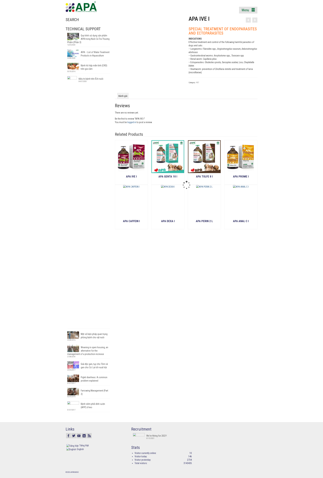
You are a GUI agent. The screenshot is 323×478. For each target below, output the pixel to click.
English (80, 449)
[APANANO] (96, 6)
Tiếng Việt (84, 445)
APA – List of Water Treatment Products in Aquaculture (95, 54)
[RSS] (89, 435)
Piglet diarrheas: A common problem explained (94, 379)
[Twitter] (73, 435)
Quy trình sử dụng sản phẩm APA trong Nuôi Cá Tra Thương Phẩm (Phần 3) (88, 39)
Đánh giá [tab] (122, 96)
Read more (131, 182)
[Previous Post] (248, 20)
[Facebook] (68, 435)
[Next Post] (254, 20)
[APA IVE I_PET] (149, 50)
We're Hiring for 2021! (156, 435)
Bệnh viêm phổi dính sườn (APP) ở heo (93, 406)
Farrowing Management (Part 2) (94, 392)
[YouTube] (79, 435)
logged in (131, 122)
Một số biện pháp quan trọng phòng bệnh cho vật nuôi (94, 336)
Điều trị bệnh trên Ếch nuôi (91, 78)
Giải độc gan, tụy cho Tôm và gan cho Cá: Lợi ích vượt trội (94, 366)
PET (197, 82)
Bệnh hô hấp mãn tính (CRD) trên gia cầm (94, 67)
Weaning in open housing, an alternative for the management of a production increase (87, 350)
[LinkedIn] (84, 435)
